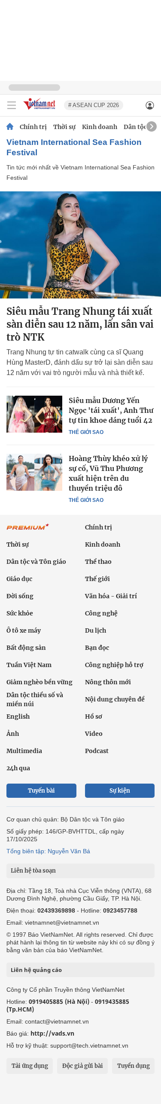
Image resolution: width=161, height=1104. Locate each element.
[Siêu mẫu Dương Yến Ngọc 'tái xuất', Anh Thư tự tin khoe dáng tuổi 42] (34, 414)
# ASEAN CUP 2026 (93, 105)
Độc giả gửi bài (82, 1066)
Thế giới (97, 579)
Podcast (97, 751)
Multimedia (24, 751)
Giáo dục (19, 579)
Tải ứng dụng (30, 1066)
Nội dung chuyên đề (115, 699)
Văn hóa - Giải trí (111, 596)
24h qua (18, 768)
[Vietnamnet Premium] (27, 531)
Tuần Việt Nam (29, 665)
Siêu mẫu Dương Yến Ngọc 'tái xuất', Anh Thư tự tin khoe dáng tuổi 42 (111, 410)
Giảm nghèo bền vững (39, 682)
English (18, 716)
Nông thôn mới (108, 682)
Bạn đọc (97, 648)
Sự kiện (119, 790)
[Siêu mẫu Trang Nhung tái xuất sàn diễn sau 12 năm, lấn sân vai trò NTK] (80, 244)
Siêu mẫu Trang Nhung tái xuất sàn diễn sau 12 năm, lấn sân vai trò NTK (80, 324)
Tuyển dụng (133, 1066)
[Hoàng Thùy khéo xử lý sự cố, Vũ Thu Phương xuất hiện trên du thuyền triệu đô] (34, 472)
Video (94, 734)
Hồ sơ (93, 716)
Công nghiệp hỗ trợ (114, 665)
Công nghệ (101, 613)
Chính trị (33, 127)
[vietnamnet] (40, 110)
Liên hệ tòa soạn (33, 870)
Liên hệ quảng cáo (36, 970)
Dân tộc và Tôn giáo (36, 562)
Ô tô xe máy (23, 630)
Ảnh (12, 734)
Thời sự (64, 127)
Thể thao (98, 562)
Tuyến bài (41, 790)
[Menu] (11, 105)
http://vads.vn (52, 1033)
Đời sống (19, 596)
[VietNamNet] (9, 127)
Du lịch (95, 630)
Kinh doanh (99, 127)
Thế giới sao (86, 432)
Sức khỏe (19, 613)
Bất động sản (26, 648)
